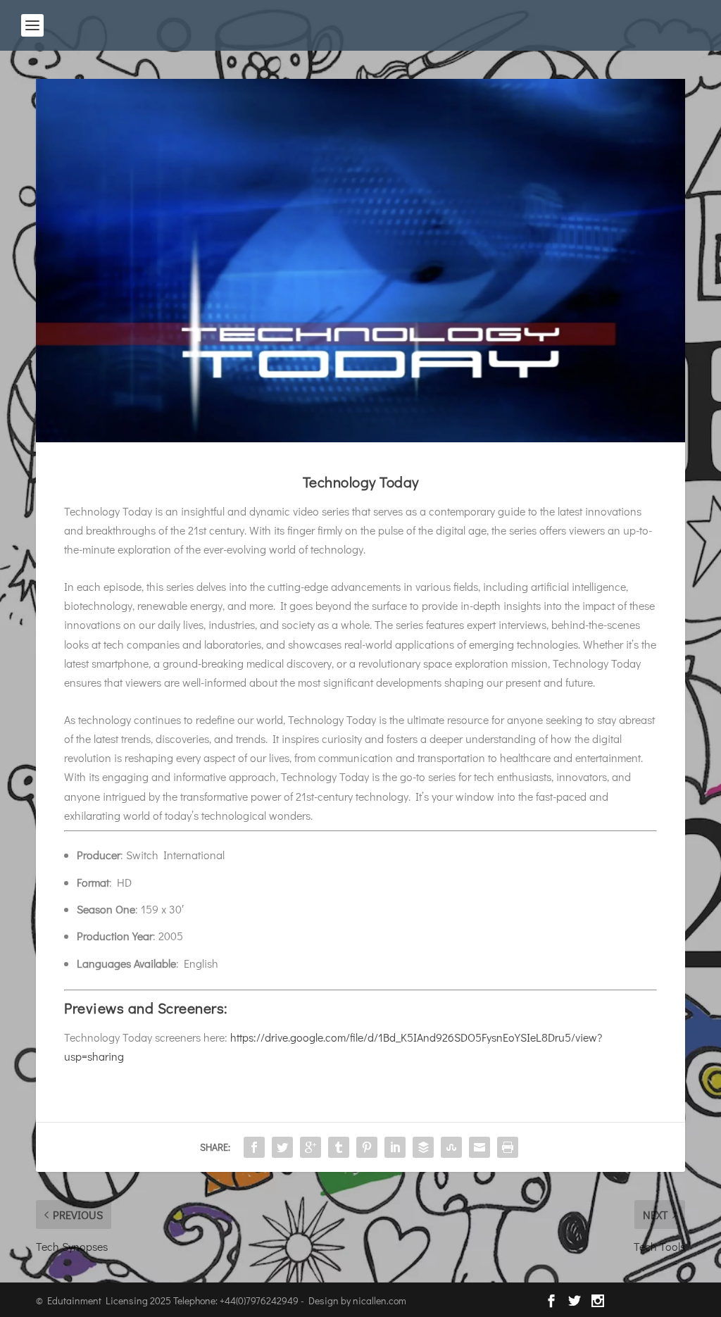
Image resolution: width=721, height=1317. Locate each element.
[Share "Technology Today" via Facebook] (254, 1147)
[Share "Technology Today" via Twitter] (282, 1147)
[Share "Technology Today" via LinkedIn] (395, 1147)
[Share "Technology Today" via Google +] (310, 1147)
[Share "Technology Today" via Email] (479, 1147)
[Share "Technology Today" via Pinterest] (367, 1147)
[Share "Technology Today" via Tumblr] (339, 1147)
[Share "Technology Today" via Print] (508, 1147)
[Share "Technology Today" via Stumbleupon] (451, 1147)
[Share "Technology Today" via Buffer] (423, 1147)
